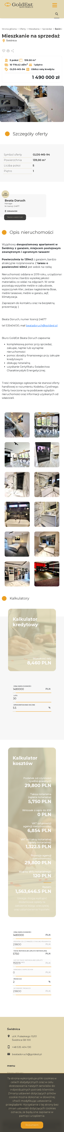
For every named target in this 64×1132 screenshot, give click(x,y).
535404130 (12, 211)
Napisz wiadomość (15, 217)
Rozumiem (32, 1124)
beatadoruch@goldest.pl (42, 325)
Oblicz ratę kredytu (42, 69)
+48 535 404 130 (21, 1047)
